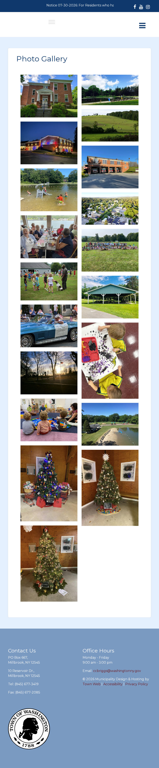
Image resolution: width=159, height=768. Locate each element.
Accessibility (113, 684)
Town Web (92, 684)
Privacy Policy (136, 684)
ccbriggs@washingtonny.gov (117, 671)
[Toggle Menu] (51, 22)
